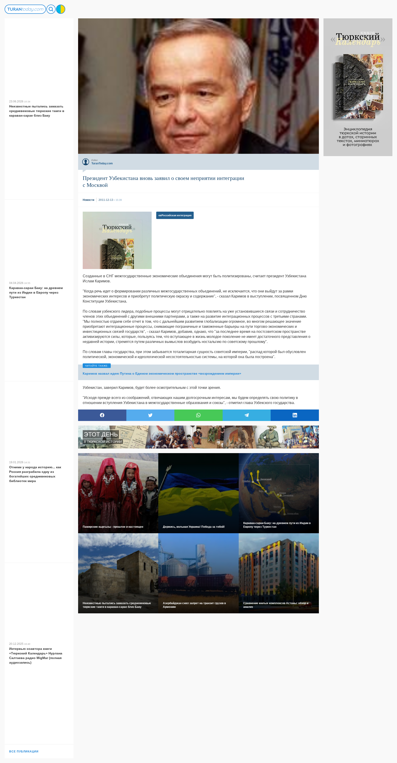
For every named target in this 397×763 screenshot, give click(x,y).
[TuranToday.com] (25, 9)
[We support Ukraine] (60, 9)
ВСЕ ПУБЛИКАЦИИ (24, 751)
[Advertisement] (357, 225)
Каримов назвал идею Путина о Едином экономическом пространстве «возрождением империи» (162, 373)
